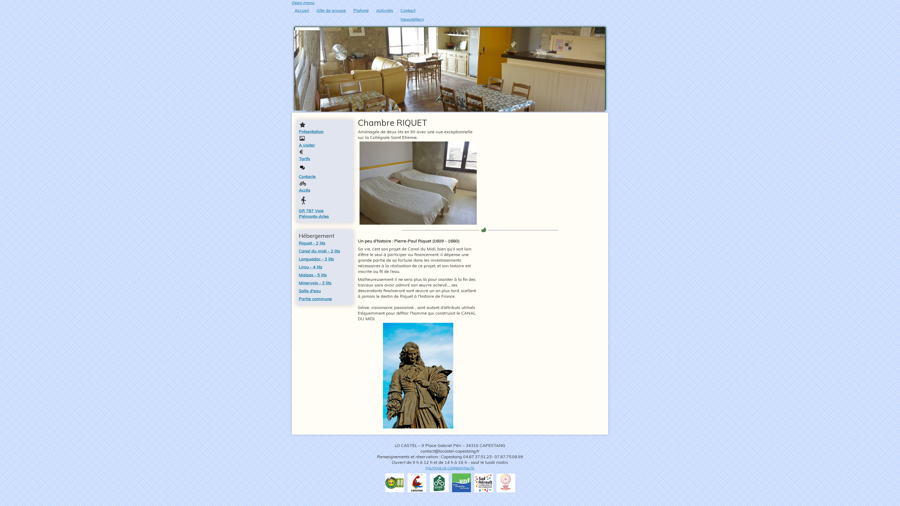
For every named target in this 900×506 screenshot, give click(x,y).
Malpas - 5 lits (313, 275)
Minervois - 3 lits (315, 283)
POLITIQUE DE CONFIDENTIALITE (450, 468)
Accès (304, 190)
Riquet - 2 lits (312, 243)
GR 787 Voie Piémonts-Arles (314, 213)
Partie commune (315, 298)
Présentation (311, 131)
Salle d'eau (310, 291)
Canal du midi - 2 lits (319, 251)
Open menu (303, 2)
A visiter (307, 145)
